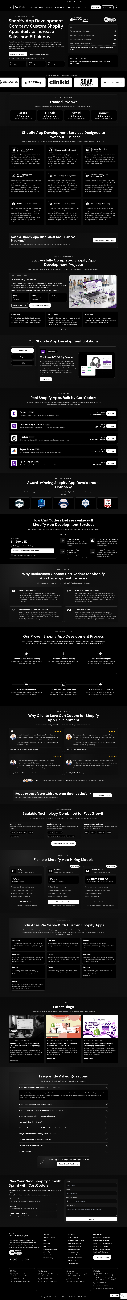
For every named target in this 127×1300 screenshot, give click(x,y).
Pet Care (86, 967)
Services (33, 7)
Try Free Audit (107, 7)
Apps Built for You (74, 1246)
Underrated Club (77, 2)
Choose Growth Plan (63, 902)
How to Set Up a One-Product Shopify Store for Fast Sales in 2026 (62, 1044)
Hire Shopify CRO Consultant (103, 1243)
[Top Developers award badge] (85, 503)
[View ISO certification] (16, 1252)
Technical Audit (73, 1264)
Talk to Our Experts (100, 902)
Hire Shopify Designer (100, 1252)
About (84, 7)
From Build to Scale (50, 1249)
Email (68, 1190)
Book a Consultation (17, 54)
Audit (41, 7)
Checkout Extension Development (25, 150)
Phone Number (71, 1198)
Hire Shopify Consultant (101, 1246)
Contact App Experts (102, 795)
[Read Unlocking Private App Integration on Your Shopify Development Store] (100, 1026)
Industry (49, 7)
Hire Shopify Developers (101, 1238)
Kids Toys (87, 954)
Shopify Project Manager (101, 1249)
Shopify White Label (75, 1258)
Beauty (86, 940)
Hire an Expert (60, 7)
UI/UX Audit (72, 1261)
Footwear (51, 940)
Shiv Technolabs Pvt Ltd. (78, 1297)
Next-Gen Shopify (74, 1243)
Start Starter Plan (26, 902)
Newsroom (47, 1243)
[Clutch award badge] (19, 503)
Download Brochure (102, 1257)
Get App (111, 414)
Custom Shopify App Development (99, 176)
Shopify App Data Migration (65, 176)
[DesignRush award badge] (41, 503)
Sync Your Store (74, 1252)
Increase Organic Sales (76, 1240)
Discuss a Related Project (40, 305)
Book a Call (95, 7)
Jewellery (16, 940)
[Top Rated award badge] (108, 503)
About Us (47, 1252)
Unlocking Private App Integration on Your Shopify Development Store (98, 1044)
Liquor (50, 954)
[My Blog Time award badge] (63, 503)
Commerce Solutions (75, 1255)
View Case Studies (19, 305)
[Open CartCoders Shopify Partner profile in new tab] (79, 19)
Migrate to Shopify (74, 1249)
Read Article (14, 1060)
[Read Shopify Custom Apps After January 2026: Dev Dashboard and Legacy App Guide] (26, 1026)
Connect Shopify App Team (39, 54)
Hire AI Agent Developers (102, 1240)
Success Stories (74, 7)
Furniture (16, 981)
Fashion (15, 967)
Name (68, 1182)
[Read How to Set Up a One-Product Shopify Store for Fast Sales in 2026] (63, 1026)
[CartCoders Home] (17, 7)
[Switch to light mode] (116, 7)
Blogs (45, 1240)
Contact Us (48, 1255)
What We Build (73, 1238)
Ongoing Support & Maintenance (24, 176)
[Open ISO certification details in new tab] (110, 19)
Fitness (50, 967)
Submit (91, 1219)
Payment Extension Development (99, 150)
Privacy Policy (48, 1258)
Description (70, 1206)
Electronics (16, 954)
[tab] (61, 329)
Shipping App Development (65, 150)
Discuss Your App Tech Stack (63, 843)
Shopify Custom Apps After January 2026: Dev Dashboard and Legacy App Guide (25, 1045)
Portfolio (46, 1246)
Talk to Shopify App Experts (68, 1164)
